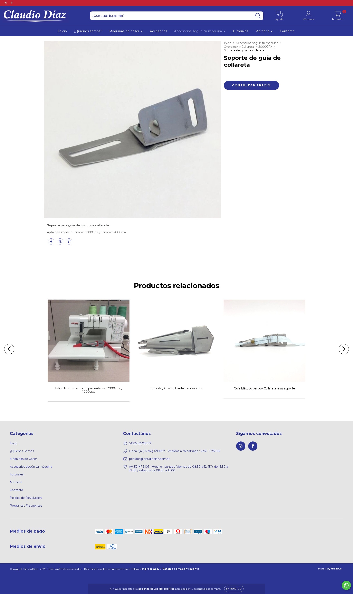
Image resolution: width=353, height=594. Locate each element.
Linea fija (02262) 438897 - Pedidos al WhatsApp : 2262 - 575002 (174, 451)
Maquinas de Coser (23, 459)
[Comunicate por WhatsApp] (346, 585)
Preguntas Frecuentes (26, 505)
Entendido (234, 588)
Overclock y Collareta (239, 47)
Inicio (62, 31)
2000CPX (265, 47)
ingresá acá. (150, 568)
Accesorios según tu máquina (198, 31)
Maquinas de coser (125, 31)
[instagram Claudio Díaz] (6, 3)
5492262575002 (140, 443)
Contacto (287, 31)
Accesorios (158, 31)
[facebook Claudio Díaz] (12, 3)
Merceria (262, 31)
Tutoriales (240, 31)
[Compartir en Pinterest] (69, 243)
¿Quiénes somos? (88, 31)
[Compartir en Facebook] (51, 243)
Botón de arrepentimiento (180, 568)
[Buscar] (258, 16)
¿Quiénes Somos (22, 451)
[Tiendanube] (330, 569)
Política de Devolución (26, 498)
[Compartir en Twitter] (60, 243)
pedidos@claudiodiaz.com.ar (149, 459)
